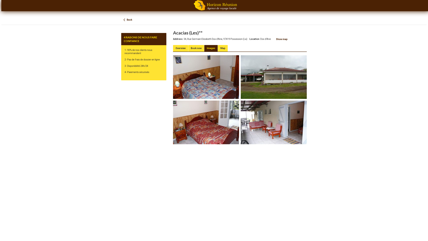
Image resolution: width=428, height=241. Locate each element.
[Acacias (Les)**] (206, 77)
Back (129, 19)
